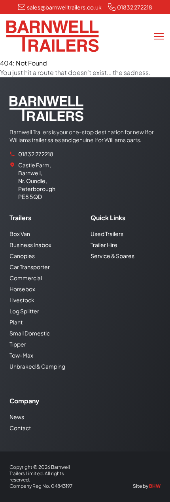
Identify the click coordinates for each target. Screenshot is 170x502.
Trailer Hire (104, 244)
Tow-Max (21, 355)
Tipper (17, 344)
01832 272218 (134, 7)
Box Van (19, 233)
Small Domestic (29, 333)
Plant (16, 322)
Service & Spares (112, 255)
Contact (20, 427)
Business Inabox (30, 244)
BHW (155, 486)
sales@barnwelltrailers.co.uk (64, 7)
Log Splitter (24, 311)
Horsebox (22, 288)
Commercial (25, 277)
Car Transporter (29, 266)
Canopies (22, 255)
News (16, 416)
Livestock (21, 299)
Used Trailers (107, 233)
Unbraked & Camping (37, 366)
